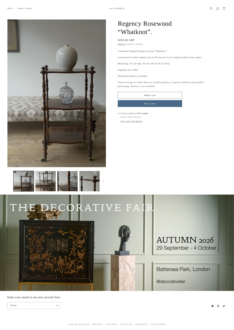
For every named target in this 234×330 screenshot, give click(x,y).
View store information (131, 121)
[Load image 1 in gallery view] (23, 181)
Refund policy (97, 324)
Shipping (121, 44)
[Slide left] (10, 181)
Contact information (158, 324)
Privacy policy (111, 324)
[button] (11, 8)
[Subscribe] (56, 305)
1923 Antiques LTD (81, 324)
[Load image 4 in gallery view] (89, 181)
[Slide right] (103, 181)
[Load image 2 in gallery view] (45, 181)
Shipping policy (141, 324)
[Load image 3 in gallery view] (67, 181)
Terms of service (126, 324)
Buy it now (150, 103)
